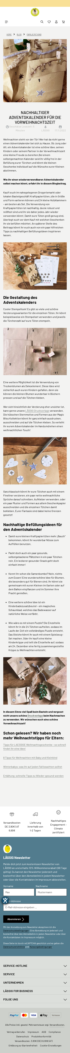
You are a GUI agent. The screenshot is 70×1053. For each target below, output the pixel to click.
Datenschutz (22, 1036)
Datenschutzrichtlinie (14, 946)
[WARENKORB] (63, 22)
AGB (44, 1032)
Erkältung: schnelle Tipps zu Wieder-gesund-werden (33, 775)
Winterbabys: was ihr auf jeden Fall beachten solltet (32, 766)
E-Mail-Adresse (12, 901)
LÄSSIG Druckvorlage (37, 410)
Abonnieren (14, 919)
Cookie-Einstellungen (51, 1045)
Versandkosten (56, 1024)
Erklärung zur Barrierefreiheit (23, 1045)
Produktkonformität (41, 1036)
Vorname (8, 886)
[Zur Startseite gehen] (35, 12)
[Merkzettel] (49, 22)
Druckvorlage (35, 715)
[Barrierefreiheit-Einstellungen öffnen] (5, 900)
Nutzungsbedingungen (41, 946)
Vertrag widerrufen (16, 1032)
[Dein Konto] (56, 22)
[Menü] (6, 22)
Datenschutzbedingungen (16, 930)
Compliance (55, 1032)
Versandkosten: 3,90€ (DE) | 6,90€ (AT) (34, 1041)
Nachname (42, 886)
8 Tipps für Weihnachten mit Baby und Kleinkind (30, 757)
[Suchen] (42, 22)
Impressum (33, 1032)
